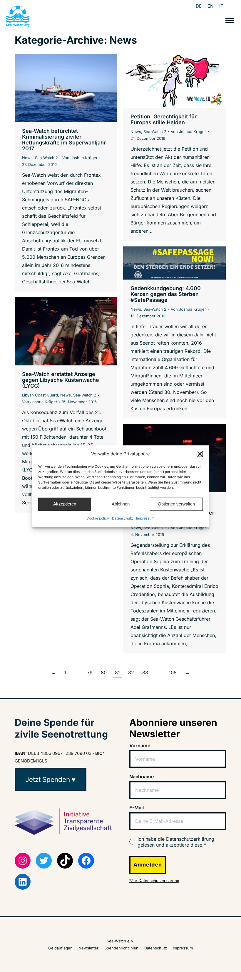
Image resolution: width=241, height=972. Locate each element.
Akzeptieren (64, 503)
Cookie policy (97, 518)
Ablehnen (121, 503)
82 (131, 672)
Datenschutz (122, 518)
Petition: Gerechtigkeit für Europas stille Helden (163, 119)
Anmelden (147, 865)
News (27, 157)
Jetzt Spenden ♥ (50, 779)
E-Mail (136, 808)
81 (117, 672)
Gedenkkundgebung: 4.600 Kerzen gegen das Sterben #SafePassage (165, 294)
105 (173, 672)
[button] (200, 454)
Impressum (145, 518)
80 (104, 672)
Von (80, 157)
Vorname (139, 745)
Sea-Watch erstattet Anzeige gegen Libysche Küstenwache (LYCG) (60, 380)
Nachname (141, 776)
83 (145, 672)
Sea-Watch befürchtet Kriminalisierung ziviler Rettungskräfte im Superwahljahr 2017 (64, 139)
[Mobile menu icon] (230, 20)
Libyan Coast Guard (40, 395)
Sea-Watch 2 (46, 157)
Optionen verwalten (176, 503)
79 (90, 672)
